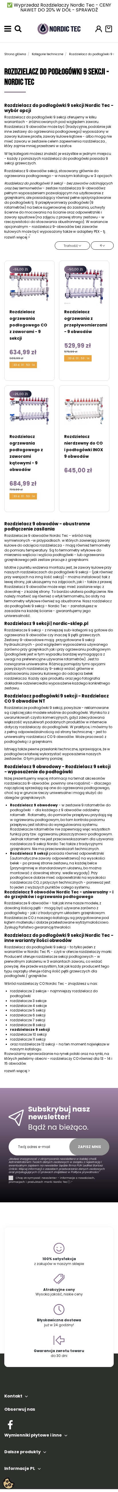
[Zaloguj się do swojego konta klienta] (98, 29)
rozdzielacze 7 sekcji (27, 1020)
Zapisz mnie (89, 1146)
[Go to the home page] (59, 28)
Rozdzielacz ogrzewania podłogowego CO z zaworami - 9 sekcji (28, 325)
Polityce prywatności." (85, 1172)
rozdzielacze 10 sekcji (28, 1034)
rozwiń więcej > (17, 237)
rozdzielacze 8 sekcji (28, 1024)
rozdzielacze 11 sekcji (28, 1039)
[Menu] (7, 28)
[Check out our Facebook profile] (10, 1423)
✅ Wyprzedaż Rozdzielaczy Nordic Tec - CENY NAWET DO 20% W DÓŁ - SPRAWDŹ (59, 7)
